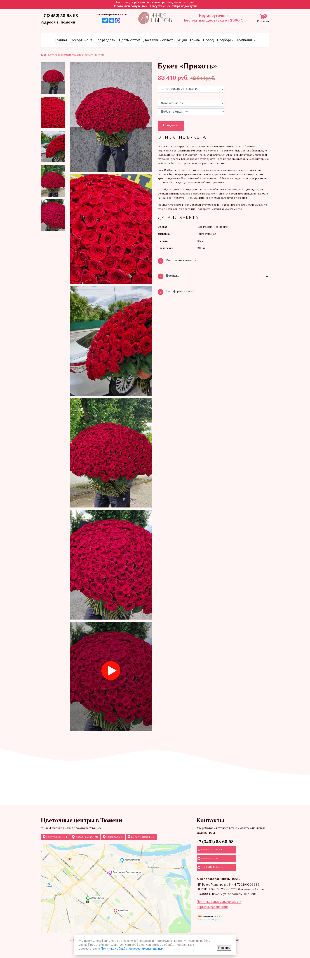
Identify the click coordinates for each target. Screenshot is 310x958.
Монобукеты (82, 55)
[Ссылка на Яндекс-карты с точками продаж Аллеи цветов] (116, 888)
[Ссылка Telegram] (105, 20)
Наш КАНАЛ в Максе (211, 867)
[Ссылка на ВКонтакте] (111, 20)
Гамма (195, 40)
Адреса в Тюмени (58, 22)
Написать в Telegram (211, 850)
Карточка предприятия (212, 907)
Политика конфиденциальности (219, 901)
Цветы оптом (129, 40)
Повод (208, 40)
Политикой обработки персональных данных (132, 948)
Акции (182, 40)
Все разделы (105, 40)
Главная (61, 40)
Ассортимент (81, 40)
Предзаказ (171, 125)
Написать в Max (209, 859)
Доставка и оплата (158, 40)
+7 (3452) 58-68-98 (59, 16)
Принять (224, 948)
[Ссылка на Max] (117, 20)
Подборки (225, 40)
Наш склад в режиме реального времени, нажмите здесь (155, 2)
